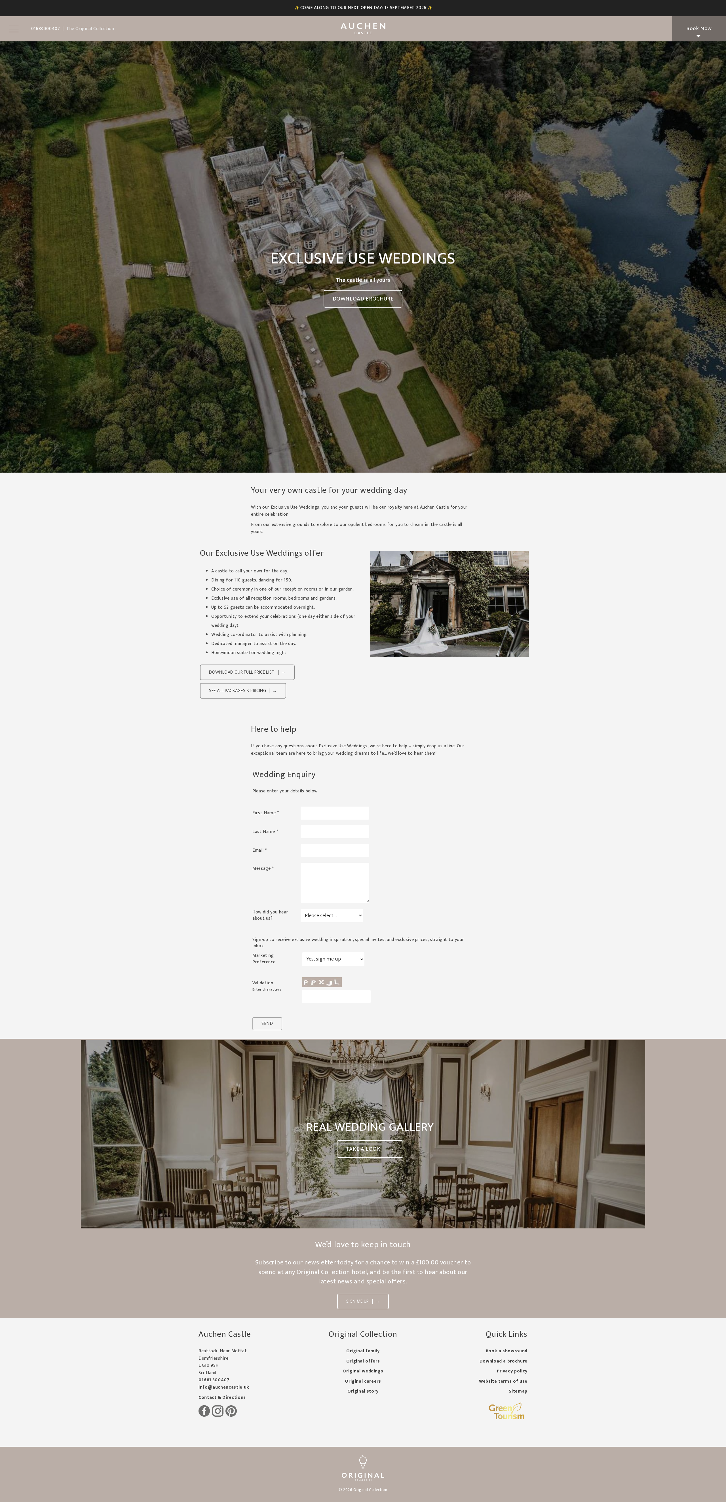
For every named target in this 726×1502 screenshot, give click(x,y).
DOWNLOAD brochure (363, 299)
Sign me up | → (363, 1301)
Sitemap (518, 1391)
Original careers (363, 1381)
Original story (363, 1391)
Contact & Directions (222, 1397)
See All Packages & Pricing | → (243, 691)
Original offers (363, 1361)
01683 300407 (214, 1380)
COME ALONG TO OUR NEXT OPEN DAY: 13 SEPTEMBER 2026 (363, 8)
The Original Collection (90, 29)
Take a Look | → (370, 1149)
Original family (363, 1351)
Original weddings (363, 1371)
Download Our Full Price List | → (247, 672)
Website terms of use (503, 1381)
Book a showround (506, 1351)
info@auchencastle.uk (224, 1387)
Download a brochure (503, 1361)
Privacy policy (512, 1371)
